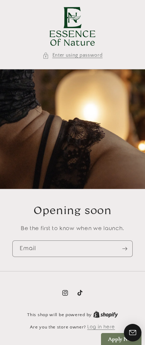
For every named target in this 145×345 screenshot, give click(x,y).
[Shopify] (105, 314)
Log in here (101, 327)
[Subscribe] (124, 248)
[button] (73, 55)
